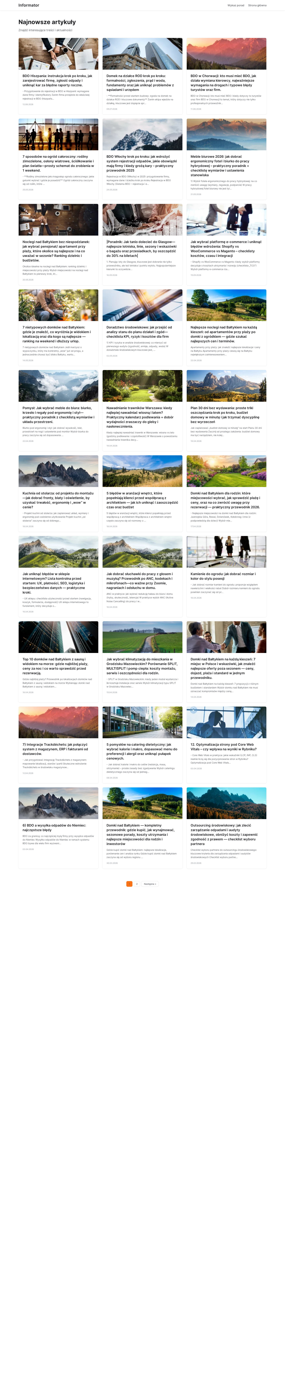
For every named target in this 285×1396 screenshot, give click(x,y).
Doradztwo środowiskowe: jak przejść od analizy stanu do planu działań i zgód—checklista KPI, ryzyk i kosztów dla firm (139, 332)
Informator (28, 5)
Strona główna (257, 5)
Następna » (150, 884)
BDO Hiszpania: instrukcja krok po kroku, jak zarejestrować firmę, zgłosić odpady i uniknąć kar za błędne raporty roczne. (57, 80)
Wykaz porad (236, 5)
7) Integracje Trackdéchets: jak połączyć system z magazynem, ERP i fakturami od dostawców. (55, 749)
